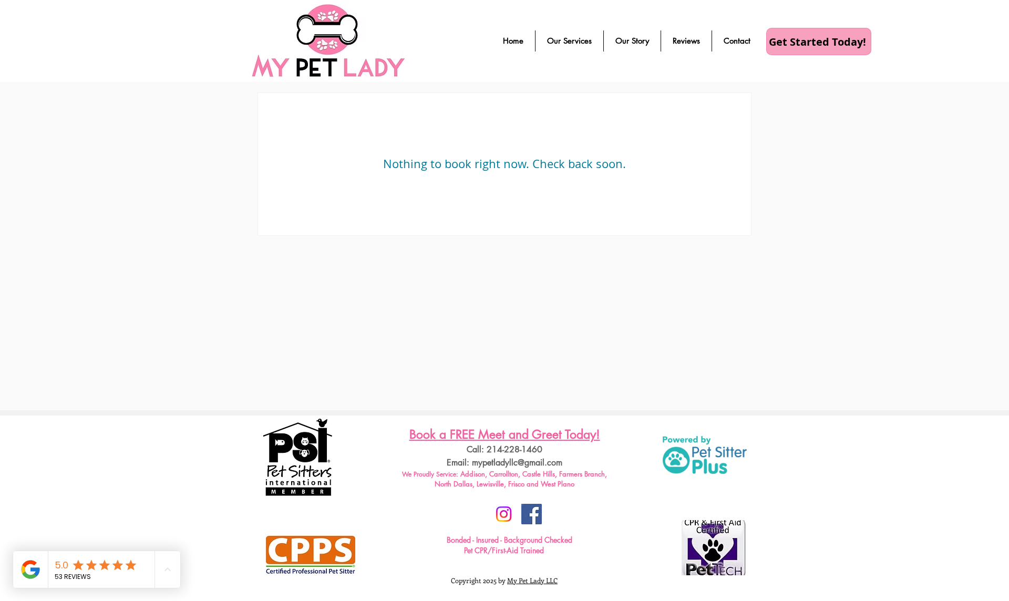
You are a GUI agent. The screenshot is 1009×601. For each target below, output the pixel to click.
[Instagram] (503, 514)
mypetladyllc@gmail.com (517, 462)
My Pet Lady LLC (532, 580)
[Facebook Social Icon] (531, 514)
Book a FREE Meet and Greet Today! (504, 434)
